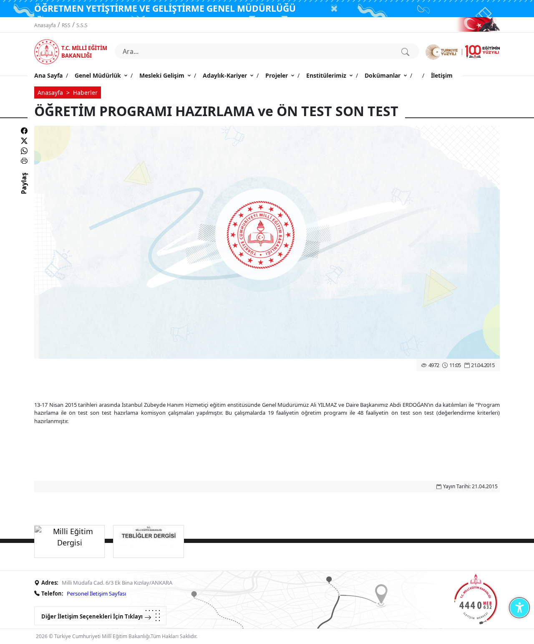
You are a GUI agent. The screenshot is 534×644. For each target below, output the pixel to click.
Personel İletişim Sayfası (96, 593)
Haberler (85, 92)
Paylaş (23, 191)
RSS (66, 25)
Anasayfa (45, 25)
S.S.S (82, 25)
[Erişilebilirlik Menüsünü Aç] (519, 607)
